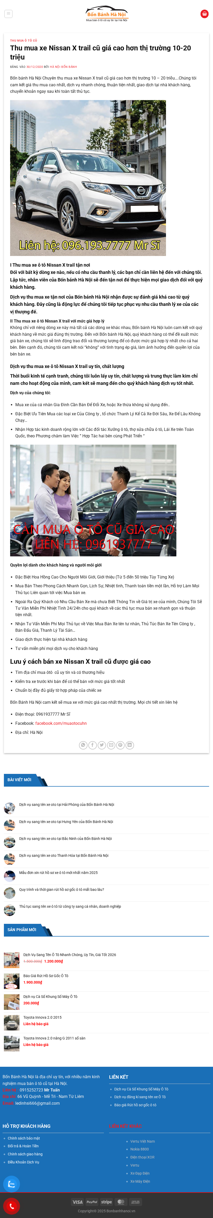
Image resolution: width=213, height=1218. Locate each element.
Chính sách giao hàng (25, 1154)
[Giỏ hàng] (205, 14)
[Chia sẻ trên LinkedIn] (129, 745)
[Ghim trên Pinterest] (120, 745)
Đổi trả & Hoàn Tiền (23, 1146)
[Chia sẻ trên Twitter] (102, 745)
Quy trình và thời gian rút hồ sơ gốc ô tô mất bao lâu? (61, 889)
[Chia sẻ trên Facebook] (92, 745)
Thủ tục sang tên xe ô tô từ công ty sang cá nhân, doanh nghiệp (70, 906)
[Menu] (8, 14)
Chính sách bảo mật (24, 1138)
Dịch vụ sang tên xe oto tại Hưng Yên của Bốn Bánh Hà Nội (66, 822)
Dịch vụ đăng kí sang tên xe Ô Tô (140, 1097)
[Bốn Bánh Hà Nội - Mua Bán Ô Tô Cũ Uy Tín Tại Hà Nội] (107, 14)
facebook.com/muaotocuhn (61, 723)
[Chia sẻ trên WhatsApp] (83, 745)
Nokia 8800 (139, 1149)
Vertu (134, 1165)
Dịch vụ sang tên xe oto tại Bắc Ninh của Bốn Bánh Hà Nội (65, 839)
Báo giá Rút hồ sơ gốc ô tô (135, 1105)
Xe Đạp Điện (140, 1173)
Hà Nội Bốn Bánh (63, 67)
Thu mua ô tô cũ (23, 40)
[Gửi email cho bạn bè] (111, 745)
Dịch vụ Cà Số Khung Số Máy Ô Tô (141, 1089)
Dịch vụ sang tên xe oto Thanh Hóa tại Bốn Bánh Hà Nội (63, 855)
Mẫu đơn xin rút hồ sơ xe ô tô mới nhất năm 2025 (58, 873)
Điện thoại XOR (142, 1157)
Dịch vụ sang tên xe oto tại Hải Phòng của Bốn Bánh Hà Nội (66, 804)
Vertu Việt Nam (142, 1141)
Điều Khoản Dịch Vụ (23, 1162)
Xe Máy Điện (140, 1181)
